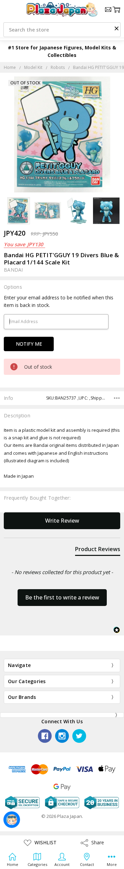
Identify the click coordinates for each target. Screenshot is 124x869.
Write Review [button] (62, 520)
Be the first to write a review (62, 597)
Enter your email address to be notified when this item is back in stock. (58, 301)
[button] (116, 28)
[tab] (97, 550)
